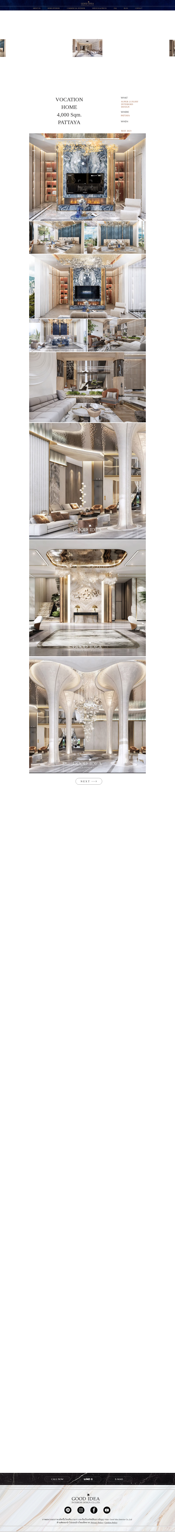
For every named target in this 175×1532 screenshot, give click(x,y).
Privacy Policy (97, 1522)
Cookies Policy (111, 1522)
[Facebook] (93, 1510)
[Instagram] (80, 1510)
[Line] (67, 1510)
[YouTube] (106, 1510)
